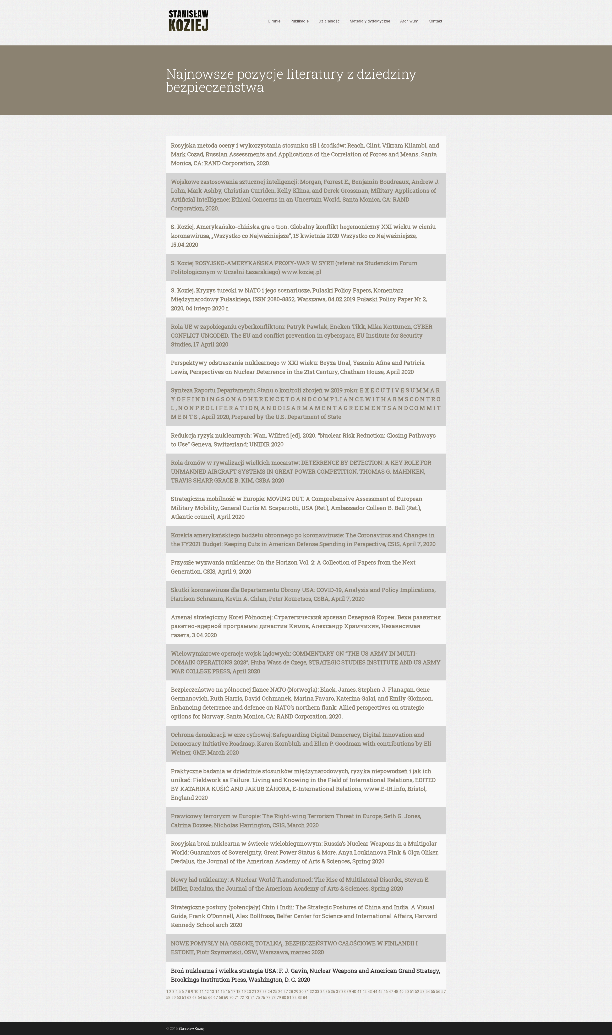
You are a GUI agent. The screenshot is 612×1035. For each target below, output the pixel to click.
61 (184, 997)
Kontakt (435, 20)
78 (273, 997)
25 (275, 991)
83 (300, 997)
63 (194, 997)
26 (280, 991)
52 (417, 991)
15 (222, 991)
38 (343, 991)
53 (422, 991)
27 (286, 991)
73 (247, 997)
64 (200, 997)
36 (333, 991)
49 (401, 991)
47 (391, 991)
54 (428, 991)
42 (364, 991)
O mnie (274, 20)
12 (207, 991)
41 (359, 991)
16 (228, 991)
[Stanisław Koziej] (188, 20)
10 (196, 991)
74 (252, 997)
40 (354, 991)
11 (201, 991)
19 (243, 991)
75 (258, 997)
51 (412, 991)
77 (268, 997)
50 (406, 991)
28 (291, 991)
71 (237, 997)
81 (289, 997)
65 (205, 997)
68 (221, 997)
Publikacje (299, 20)
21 (254, 991)
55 (433, 991)
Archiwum (409, 20)
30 (301, 991)
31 (307, 991)
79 (279, 997)
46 (385, 991)
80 (284, 997)
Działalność (329, 20)
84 (305, 997)
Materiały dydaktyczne (370, 20)
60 (179, 997)
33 (317, 991)
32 (312, 991)
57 (443, 991)
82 (294, 997)
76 (263, 997)
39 (349, 991)
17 (233, 991)
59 (173, 997)
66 (210, 997)
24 (270, 991)
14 (217, 991)
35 (328, 991)
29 (296, 991)
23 (264, 991)
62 (189, 997)
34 (322, 991)
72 (242, 997)
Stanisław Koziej (191, 1028)
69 (226, 997)
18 (238, 991)
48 (396, 991)
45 (380, 991)
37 (338, 991)
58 (168, 997)
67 (215, 997)
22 (259, 991)
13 (212, 991)
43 (370, 991)
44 (375, 991)
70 (231, 997)
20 (249, 991)
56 (438, 991)
